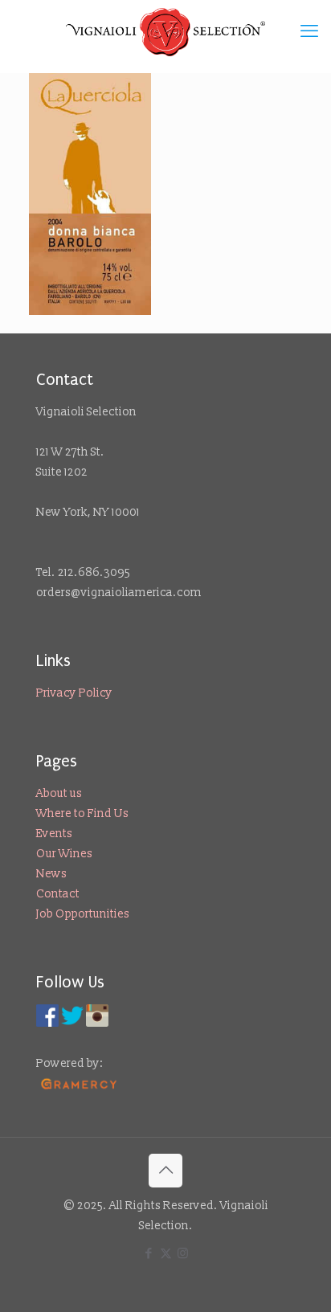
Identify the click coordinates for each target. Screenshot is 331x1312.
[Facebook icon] (149, 1253)
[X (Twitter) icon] (166, 1253)
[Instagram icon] (183, 1253)
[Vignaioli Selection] (165, 32)
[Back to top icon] (165, 1170)
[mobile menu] (309, 32)
